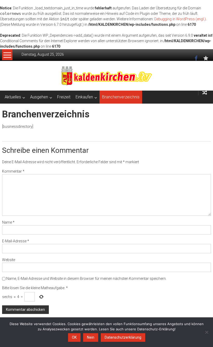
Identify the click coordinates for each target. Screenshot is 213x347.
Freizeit (63, 96)
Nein (90, 337)
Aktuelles (13, 96)
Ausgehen (39, 96)
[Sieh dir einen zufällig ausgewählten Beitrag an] (204, 93)
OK (74, 337)
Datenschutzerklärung (123, 337)
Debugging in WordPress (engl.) (180, 19)
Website (8, 260)
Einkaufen (84, 96)
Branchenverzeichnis (120, 96)
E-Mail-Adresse (15, 241)
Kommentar (13, 171)
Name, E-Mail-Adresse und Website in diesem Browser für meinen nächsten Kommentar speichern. (86, 278)
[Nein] (206, 332)
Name (8, 222)
